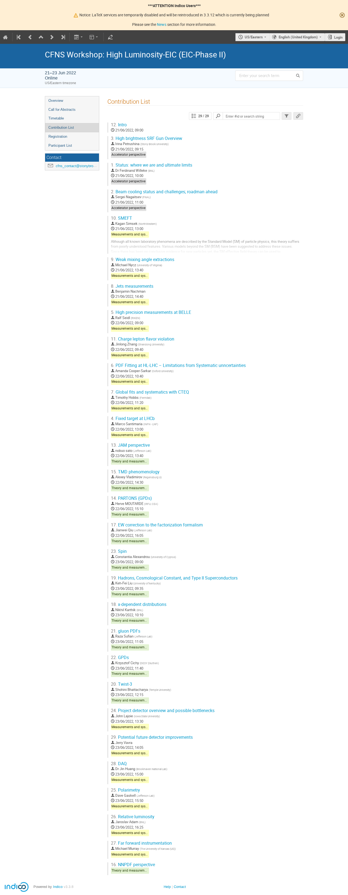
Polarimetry (125, 790)
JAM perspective (130, 445)
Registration (57, 136)
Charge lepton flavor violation (142, 339)
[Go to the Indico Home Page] (5, 37)
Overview (55, 101)
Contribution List (61, 127)
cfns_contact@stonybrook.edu (80, 166)
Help (167, 886)
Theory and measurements (131, 461)
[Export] (78, 37)
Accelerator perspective (128, 154)
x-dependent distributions (138, 604)
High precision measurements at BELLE (151, 312)
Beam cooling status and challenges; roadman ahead (164, 192)
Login (338, 37)
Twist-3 (121, 684)
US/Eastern (254, 37)
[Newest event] (62, 37)
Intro (119, 125)
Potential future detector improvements (152, 737)
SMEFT (121, 218)
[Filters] (286, 116)
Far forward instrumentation (141, 843)
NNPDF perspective (133, 865)
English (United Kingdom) (298, 37)
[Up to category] (41, 37)
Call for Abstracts (62, 110)
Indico (58, 886)
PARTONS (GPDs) (131, 498)
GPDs (120, 657)
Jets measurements (132, 286)
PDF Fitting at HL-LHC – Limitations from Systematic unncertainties (178, 365)
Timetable (56, 118)
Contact (180, 886)
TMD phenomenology (135, 472)
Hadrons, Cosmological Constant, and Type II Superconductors (174, 578)
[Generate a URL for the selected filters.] (298, 116)
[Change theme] (94, 37)
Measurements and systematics (134, 234)
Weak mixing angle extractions (142, 259)
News (161, 24)
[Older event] (30, 37)
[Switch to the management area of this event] (110, 37)
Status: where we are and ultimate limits (151, 165)
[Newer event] (51, 37)
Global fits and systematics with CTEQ (150, 392)
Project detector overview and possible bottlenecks (163, 710)
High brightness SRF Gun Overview (146, 138)
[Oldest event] (19, 37)
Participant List (60, 145)
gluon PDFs (125, 631)
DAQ (119, 764)
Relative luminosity (132, 817)
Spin (119, 551)
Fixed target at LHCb (133, 418)
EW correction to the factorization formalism (157, 525)
